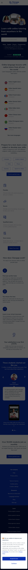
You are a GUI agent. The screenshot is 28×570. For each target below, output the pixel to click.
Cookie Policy (5, 552)
